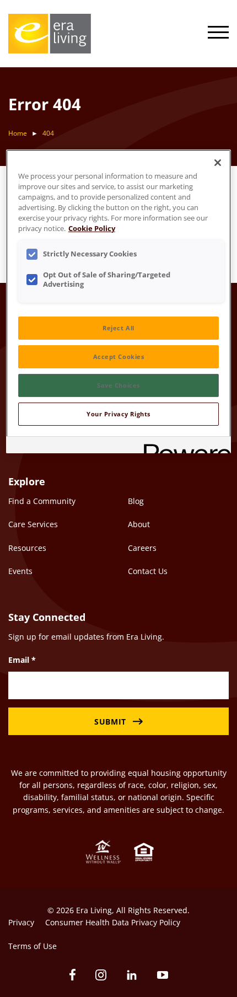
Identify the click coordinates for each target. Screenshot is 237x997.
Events (20, 571)
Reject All (118, 328)
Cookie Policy (91, 228)
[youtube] (162, 974)
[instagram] (100, 974)
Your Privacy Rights (118, 414)
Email (22, 660)
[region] (118, 301)
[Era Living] (49, 33)
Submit (110, 721)
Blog (136, 501)
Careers (142, 548)
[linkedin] (131, 974)
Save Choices (118, 385)
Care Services (33, 524)
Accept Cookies (118, 356)
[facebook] (72, 974)
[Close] (218, 163)
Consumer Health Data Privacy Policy (112, 922)
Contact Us (148, 571)
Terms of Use (32, 946)
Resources (27, 548)
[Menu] (218, 33)
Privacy (21, 922)
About (139, 524)
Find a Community (42, 501)
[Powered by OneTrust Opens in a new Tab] (183, 446)
